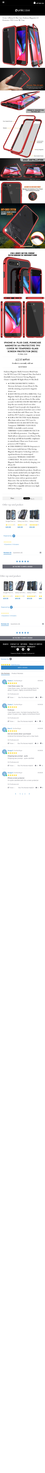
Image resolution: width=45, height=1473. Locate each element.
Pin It (32, 499)
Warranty (31, 647)
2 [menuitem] (22, 794)
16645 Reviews (15, 665)
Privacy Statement (18, 647)
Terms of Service (35, 644)
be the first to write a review (22, 566)
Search (5, 644)
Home (5, 18)
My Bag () (40, 3)
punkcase (22, 354)
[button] (12, 697)
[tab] (7, 553)
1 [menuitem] (20, 794)
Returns (24, 644)
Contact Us (14, 644)
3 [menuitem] (24, 794)
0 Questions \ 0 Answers (11, 544)
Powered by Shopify (15, 653)
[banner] (22, 10)
